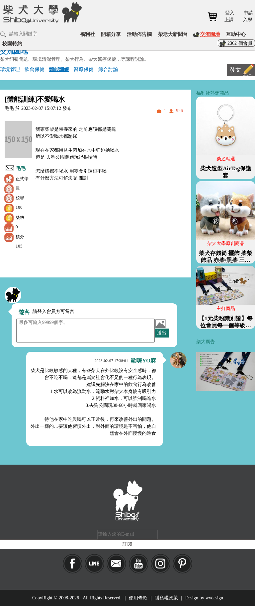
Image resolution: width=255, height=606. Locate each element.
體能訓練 (59, 69)
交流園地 (210, 34)
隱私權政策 (166, 597)
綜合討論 (108, 69)
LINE (94, 564)
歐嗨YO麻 (143, 360)
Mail (116, 564)
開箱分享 (111, 34)
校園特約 (12, 43)
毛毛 (21, 168)
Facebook (72, 564)
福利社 (87, 34)
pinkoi (182, 564)
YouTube (138, 564)
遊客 (24, 312)
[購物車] (215, 17)
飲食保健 (34, 69)
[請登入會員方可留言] (13, 295)
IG (160, 564)
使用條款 (138, 597)
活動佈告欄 (139, 34)
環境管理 (10, 69)
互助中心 (236, 34)
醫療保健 (84, 69)
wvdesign (214, 597)
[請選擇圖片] (160, 324)
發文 (235, 70)
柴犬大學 (41, 17)
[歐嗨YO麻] (178, 360)
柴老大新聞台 (173, 34)
